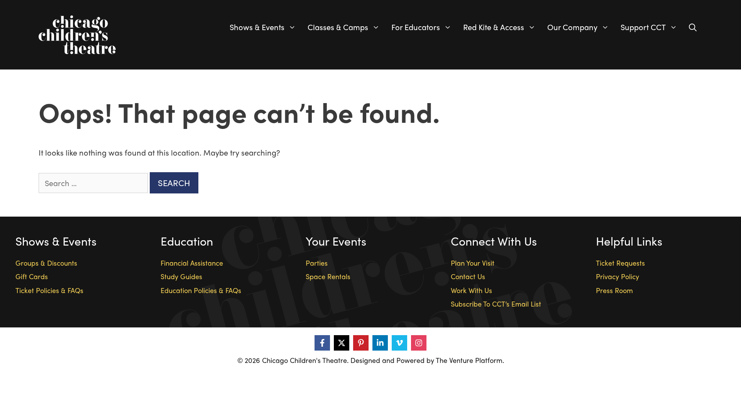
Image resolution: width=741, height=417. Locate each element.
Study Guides (181, 276)
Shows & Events (257, 26)
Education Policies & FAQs (201, 290)
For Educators (415, 26)
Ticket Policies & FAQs (49, 290)
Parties (317, 263)
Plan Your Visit (472, 263)
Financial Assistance (192, 263)
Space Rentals (328, 276)
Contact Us (468, 276)
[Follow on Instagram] (418, 343)
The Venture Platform (469, 360)
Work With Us (471, 290)
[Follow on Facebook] (322, 343)
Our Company (572, 26)
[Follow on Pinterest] (361, 343)
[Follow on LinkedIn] (380, 343)
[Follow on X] (341, 343)
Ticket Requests (620, 263)
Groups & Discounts (46, 263)
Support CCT (643, 26)
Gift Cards (31, 276)
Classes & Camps (338, 26)
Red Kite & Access (493, 26)
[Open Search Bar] (692, 27)
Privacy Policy (617, 276)
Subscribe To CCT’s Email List (496, 304)
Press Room (614, 290)
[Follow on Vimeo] (399, 343)
